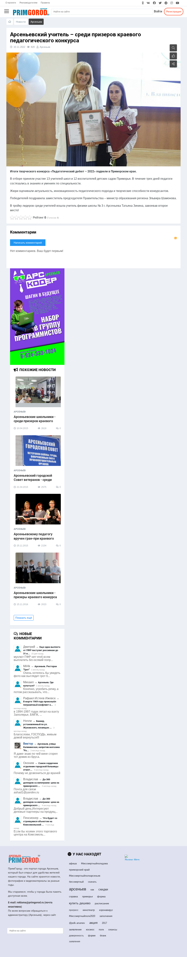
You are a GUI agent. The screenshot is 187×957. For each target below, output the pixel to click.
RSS (175, 238)
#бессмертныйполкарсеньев (84, 875)
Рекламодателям (28, 2)
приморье (87, 896)
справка (73, 896)
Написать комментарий (28, 242)
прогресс (73, 910)
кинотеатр (89, 909)
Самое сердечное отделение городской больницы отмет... (40, 766)
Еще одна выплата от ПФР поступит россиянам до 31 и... (41, 650)
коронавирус (106, 910)
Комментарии (23, 232)
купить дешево (79, 903)
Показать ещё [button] (23, 617)
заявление (75, 929)
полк (101, 929)
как (92, 889)
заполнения (106, 916)
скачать (92, 881)
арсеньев (77, 889)
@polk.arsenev (77, 923)
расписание (102, 903)
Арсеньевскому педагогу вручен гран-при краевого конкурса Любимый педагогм (37, 538)
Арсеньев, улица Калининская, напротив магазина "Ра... (41, 747)
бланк (103, 935)
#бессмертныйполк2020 (82, 916)
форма (101, 896)
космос (90, 929)
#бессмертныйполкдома (94, 863)
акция (93, 923)
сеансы (112, 929)
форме (92, 935)
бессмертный (76, 881)
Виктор (28, 743)
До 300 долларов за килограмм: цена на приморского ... (41, 782)
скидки (103, 889)
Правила (45, 2)
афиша (73, 863)
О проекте (10, 2)
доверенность (76, 935)
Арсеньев (45, 47)
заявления (74, 941)
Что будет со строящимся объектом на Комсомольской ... (40, 821)
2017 (104, 923)
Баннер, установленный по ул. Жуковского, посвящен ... (37, 724)
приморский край (79, 869)
